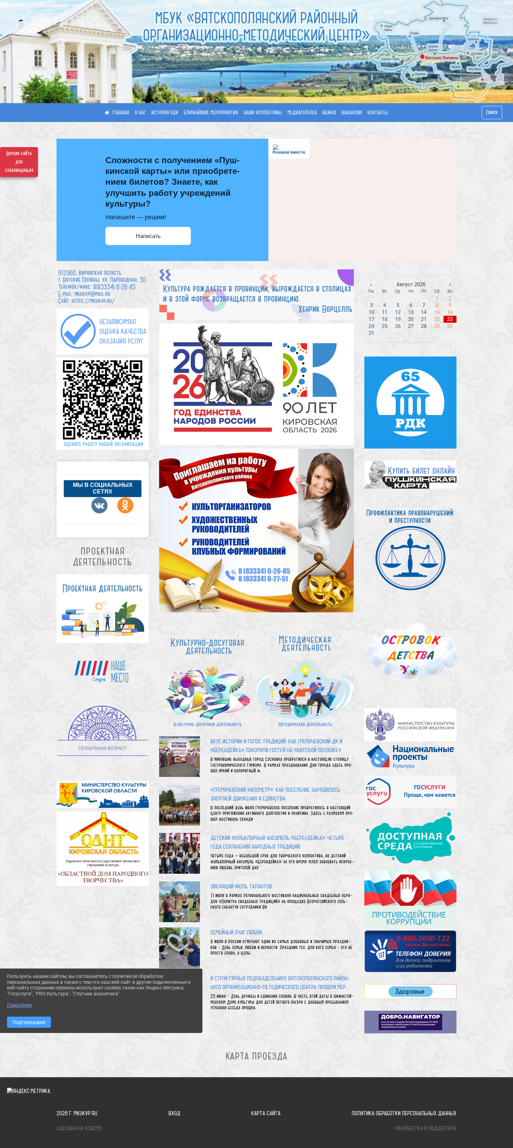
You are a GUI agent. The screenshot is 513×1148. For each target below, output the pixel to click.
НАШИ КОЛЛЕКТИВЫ (263, 112)
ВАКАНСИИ (352, 112)
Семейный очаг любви (236, 932)
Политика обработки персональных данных (404, 1113)
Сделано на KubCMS (79, 1128)
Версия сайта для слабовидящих (19, 162)
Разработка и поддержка (426, 1128)
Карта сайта (266, 1113)
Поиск (492, 112)
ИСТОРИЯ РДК (164, 112)
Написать (148, 236)
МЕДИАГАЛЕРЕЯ (302, 112)
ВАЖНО (329, 112)
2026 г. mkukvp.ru (77, 1113)
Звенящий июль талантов (241, 886)
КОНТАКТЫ (377, 112)
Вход (174, 1113)
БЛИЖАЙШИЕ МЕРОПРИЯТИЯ (211, 112)
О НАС (140, 112)
